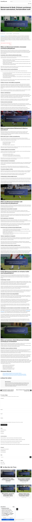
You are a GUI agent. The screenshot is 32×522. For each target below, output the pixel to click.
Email (2, 413)
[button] (29, 3)
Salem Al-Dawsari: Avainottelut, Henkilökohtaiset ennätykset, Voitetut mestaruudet (13, 439)
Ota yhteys (2, 433)
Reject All (11, 517)
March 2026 (2, 462)
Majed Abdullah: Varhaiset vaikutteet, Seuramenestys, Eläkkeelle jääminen (8, 390)
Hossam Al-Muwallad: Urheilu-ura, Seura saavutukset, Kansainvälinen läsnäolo (14, 374)
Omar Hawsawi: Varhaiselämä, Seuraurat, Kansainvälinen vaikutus (10, 442)
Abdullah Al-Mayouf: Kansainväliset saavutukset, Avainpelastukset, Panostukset (14, 375)
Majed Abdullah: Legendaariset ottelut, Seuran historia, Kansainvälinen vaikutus (8, 494)
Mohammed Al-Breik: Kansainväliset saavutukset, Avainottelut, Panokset (11, 441)
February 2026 (3, 463)
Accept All (7, 519)
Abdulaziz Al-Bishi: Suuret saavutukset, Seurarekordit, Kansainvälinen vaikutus (24, 494)
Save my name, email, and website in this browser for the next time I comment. (12, 422)
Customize (4, 517)
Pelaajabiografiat (3, 450)
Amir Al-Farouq (8, 381)
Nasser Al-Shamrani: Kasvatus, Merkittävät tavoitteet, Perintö (23, 390)
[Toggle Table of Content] (10, 44)
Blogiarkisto (2, 431)
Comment (2, 398)
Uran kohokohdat (16, 33)
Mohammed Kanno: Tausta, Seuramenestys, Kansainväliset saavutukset (8, 479)
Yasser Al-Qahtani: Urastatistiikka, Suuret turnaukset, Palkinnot (12, 373)
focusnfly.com (4, 1)
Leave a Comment (9, 33)
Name (2, 409)
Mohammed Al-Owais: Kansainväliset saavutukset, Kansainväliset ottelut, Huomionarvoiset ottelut (15, 444)
